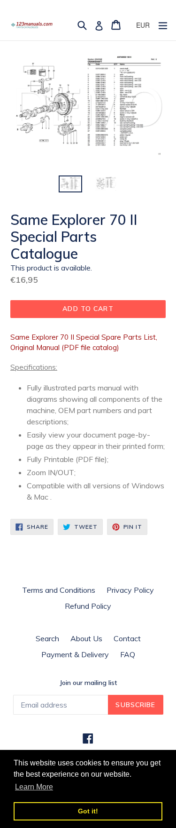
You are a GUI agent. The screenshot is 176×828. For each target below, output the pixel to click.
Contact (127, 638)
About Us (86, 638)
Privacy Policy (130, 590)
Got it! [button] (88, 811)
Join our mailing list (88, 683)
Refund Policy (88, 606)
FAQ (127, 654)
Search (47, 638)
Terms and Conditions (58, 590)
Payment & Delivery (75, 654)
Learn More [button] (34, 787)
